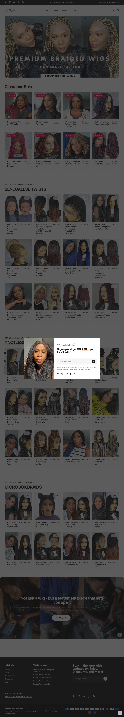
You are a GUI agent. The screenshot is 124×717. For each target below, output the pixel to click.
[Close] (96, 342)
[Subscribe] (93, 361)
